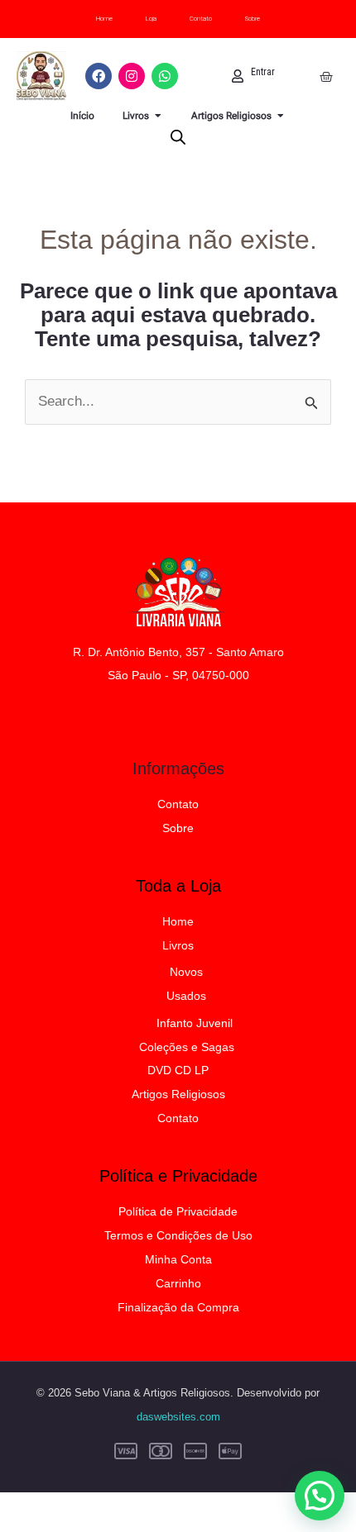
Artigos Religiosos (178, 1094)
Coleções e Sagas (186, 1047)
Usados (186, 995)
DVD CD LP (178, 1070)
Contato (201, 18)
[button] (319, 1495)
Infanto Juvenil (194, 1023)
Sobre (252, 18)
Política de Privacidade (178, 1211)
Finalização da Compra (178, 1307)
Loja (151, 18)
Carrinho (178, 1283)
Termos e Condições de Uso (178, 1235)
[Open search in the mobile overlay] (178, 137)
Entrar (263, 72)
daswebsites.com (178, 1417)
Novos (186, 971)
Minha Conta (178, 1259)
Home (104, 18)
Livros (178, 945)
